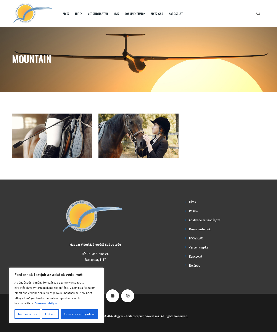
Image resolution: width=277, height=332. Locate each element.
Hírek (78, 13)
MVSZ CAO (157, 13)
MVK (116, 13)
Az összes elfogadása (79, 314)
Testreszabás (27, 314)
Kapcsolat (176, 13)
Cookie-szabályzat (47, 303)
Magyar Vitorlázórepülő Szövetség (136, 316)
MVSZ (66, 13)
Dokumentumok (134, 13)
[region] (56, 295)
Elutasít (50, 314)
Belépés (194, 265)
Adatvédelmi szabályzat (205, 220)
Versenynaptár (98, 13)
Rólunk (193, 211)
